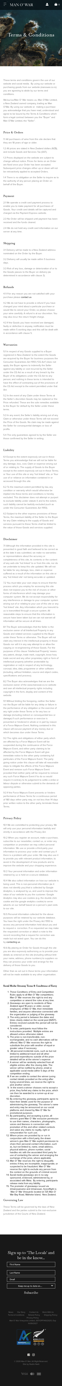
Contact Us (33, 1312)
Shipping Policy (50, 1315)
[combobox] (30, 1286)
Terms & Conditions (16, 1315)
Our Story (21, 1312)
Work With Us (48, 1312)
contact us (26, 297)
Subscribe (31, 1292)
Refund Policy (34, 1315)
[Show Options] (52, 1286)
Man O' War (26, 1361)
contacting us (13, 942)
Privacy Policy (33, 1318)
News (10, 1312)
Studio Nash (34, 1364)
